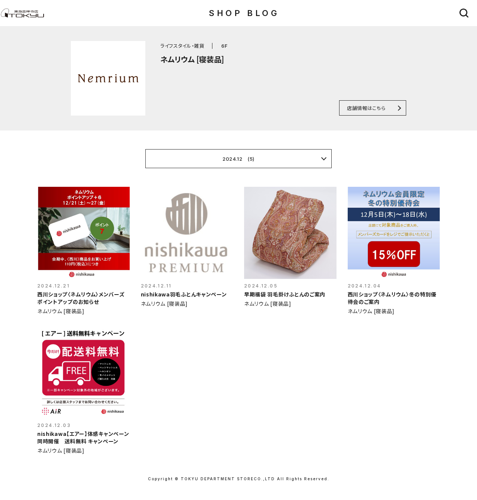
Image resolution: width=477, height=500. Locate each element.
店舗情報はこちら (366, 107)
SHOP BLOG (244, 13)
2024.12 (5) (238, 159)
